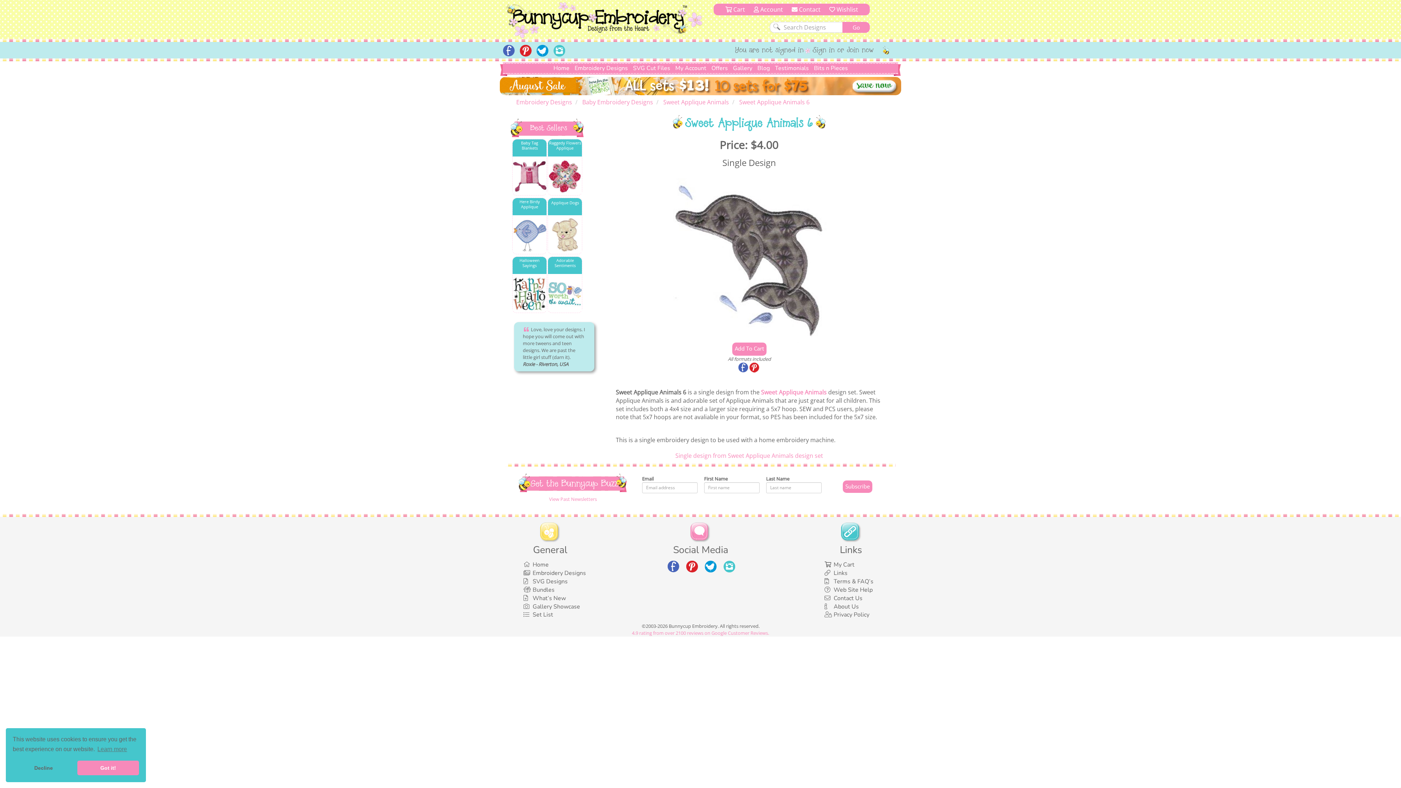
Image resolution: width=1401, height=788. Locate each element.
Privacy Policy (851, 615)
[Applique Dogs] (565, 235)
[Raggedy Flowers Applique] (565, 176)
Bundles (544, 590)
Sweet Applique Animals (794, 392)
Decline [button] (43, 768)
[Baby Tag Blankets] (530, 176)
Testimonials (792, 68)
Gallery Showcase (556, 607)
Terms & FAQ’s (853, 582)
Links (841, 573)
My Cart (844, 565)
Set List (543, 615)
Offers (719, 68)
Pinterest (754, 368)
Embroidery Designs (601, 68)
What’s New (549, 598)
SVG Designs (550, 582)
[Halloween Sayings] (530, 294)
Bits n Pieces (831, 68)
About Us (846, 607)
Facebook (743, 368)
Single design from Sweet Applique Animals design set (749, 456)
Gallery (742, 68)
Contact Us (848, 598)
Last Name (778, 478)
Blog (763, 68)
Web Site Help (853, 590)
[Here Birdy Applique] (530, 235)
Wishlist (846, 9)
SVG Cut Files (651, 68)
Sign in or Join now (843, 50)
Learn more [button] (112, 749)
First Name (716, 478)
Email (648, 478)
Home (561, 68)
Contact (809, 9)
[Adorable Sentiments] (565, 294)
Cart (738, 9)
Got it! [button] (108, 768)
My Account (690, 68)
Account (771, 9)
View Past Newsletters (573, 499)
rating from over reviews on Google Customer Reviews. (700, 633)
